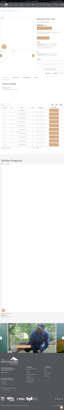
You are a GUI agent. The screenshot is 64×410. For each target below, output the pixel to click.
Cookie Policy (46, 374)
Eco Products (21, 5)
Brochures (37, 5)
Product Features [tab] (15, 77)
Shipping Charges (30, 381)
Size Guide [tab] (36, 77)
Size (38, 51)
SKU (21, 107)
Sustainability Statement (31, 374)
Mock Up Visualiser (43, 38)
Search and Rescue (30, 378)
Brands (16, 5)
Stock (33, 107)
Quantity (40, 107)
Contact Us (44, 5)
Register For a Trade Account (32, 368)
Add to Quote (53, 107)
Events (28, 370)
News (41, 5)
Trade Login (3, 1)
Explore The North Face (23, 346)
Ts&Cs (27, 405)
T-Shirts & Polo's (10, 10)
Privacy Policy (46, 376)
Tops (5, 10)
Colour (38, 42)
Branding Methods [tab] (26, 77)
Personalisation (27, 5)
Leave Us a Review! (47, 372)
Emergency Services (30, 379)
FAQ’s (45, 370)
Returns (45, 368)
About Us (33, 5)
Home (2, 10)
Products (10, 5)
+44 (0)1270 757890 (58, 1)
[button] (1, 55)
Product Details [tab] (6, 77)
